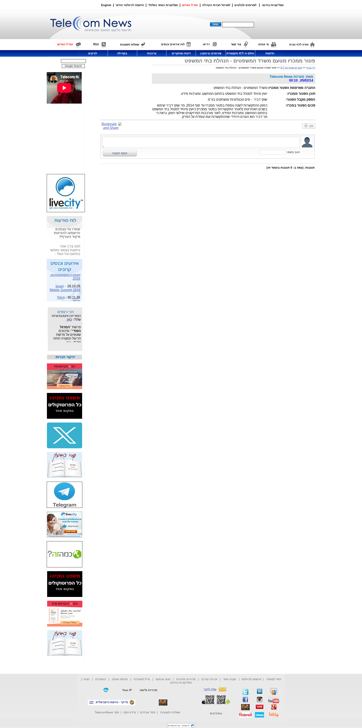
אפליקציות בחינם (181, 682)
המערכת (100, 679)
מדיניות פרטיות (186, 679)
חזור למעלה (273, 679)
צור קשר (236, 44)
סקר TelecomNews (107, 712)
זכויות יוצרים (209, 679)
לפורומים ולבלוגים (245, 5)
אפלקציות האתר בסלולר (163, 5)
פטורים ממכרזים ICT (291, 67)
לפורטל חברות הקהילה (216, 5)
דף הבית (310, 67)
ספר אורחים (147, 712)
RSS (96, 44)
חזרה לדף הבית (299, 44)
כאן (69, 317)
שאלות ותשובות (170, 712)
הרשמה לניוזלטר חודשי (130, 5)
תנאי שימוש (163, 679)
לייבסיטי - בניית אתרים (179, 725)
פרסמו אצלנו (120, 679)
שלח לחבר (210, 689)
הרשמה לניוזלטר (251, 679)
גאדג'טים (216, 713)
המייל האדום (190, 5)
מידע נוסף (129, 712)
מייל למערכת (142, 679)
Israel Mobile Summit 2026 (65, 286)
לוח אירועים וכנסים (173, 44)
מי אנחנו (263, 44)
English (106, 5)
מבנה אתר (229, 679)
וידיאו (206, 44)
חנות (86, 679)
